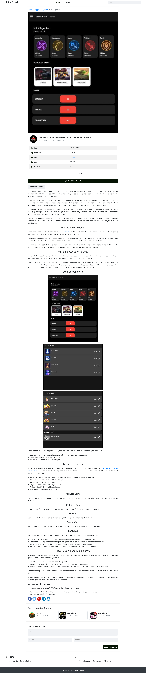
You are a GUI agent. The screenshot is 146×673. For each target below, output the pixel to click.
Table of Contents (36, 187)
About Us (86, 661)
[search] (139, 2)
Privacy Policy (25, 661)
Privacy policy (109, 661)
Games (68, 2)
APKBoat (11, 2)
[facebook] (30, 599)
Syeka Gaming (33, 471)
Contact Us (13, 661)
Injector (72, 157)
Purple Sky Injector (110, 468)
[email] (48, 599)
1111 (79, 661)
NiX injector (64, 232)
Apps (58, 2)
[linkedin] (44, 599)
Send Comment (110, 647)
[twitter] (34, 599)
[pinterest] (39, 599)
